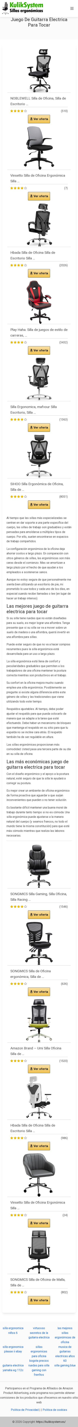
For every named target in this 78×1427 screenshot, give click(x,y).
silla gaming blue (65, 1365)
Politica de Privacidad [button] (25, 1410)
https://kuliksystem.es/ (51, 1422)
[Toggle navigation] (72, 8)
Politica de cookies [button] (55, 1410)
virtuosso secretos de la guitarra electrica (39, 1332)
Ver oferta (40, 119)
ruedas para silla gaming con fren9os (38, 1370)
